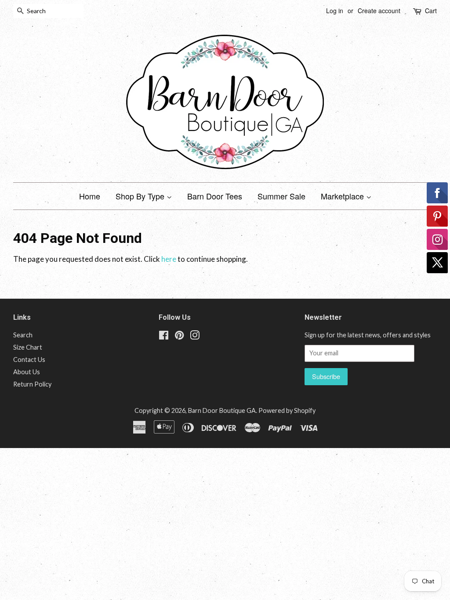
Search (23, 335)
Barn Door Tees (214, 196)
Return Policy (32, 384)
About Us (26, 372)
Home (89, 196)
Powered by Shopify (287, 410)
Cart (431, 10)
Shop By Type (141, 196)
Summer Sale (281, 196)
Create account (379, 10)
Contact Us (29, 359)
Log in (334, 10)
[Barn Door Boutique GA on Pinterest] (179, 336)
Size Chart (27, 347)
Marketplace (343, 196)
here (168, 259)
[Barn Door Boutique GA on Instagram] (195, 336)
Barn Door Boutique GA (222, 410)
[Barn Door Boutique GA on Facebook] (164, 336)
